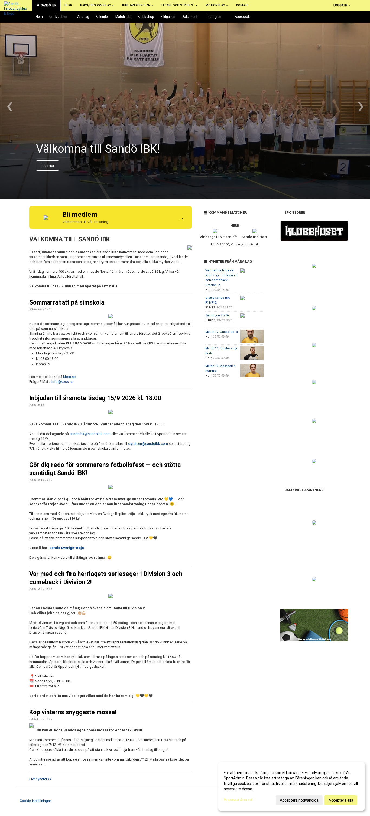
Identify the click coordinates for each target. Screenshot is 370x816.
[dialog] (291, 786)
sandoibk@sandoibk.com (90, 434)
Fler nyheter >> (40, 779)
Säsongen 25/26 (217, 315)
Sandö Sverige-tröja (66, 548)
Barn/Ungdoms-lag (95, 5)
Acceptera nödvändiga (299, 800)
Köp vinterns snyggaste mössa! (72, 712)
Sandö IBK (47, 5)
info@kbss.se (62, 382)
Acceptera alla (341, 800)
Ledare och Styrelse (177, 5)
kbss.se (69, 377)
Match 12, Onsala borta (221, 332)
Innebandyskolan (136, 5)
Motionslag (215, 5)
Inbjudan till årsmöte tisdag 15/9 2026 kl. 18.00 (95, 398)
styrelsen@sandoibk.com (148, 444)
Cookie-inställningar (35, 801)
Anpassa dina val (238, 799)
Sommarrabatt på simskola (66, 302)
